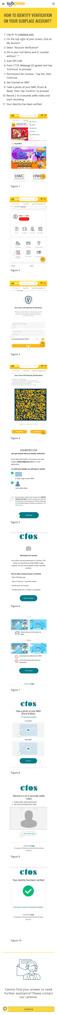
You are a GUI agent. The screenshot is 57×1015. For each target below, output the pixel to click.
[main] (28, 18)
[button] (3, 4)
